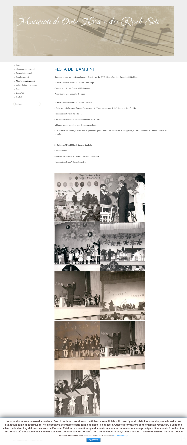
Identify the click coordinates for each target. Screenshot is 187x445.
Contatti (19, 97)
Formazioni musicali (24, 73)
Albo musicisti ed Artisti (25, 69)
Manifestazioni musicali (25, 81)
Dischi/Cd (20, 93)
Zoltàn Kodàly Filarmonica (26, 85)
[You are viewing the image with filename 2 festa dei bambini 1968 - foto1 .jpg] (77, 246)
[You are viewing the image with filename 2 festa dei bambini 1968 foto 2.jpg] (122, 246)
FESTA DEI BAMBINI (74, 69)
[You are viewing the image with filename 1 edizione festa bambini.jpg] (77, 197)
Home (18, 65)
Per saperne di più (121, 435)
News (18, 89)
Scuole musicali (22, 77)
